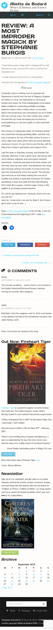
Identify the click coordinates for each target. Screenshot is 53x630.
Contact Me (41, 610)
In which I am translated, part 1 (37, 262)
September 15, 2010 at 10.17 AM (16, 308)
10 (34, 574)
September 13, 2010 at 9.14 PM (15, 280)
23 (26, 580)
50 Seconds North (29, 619)
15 (19, 577)
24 (34, 580)
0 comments (37, 57)
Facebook (25, 244)
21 (12, 580)
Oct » (10, 587)
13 (5, 577)
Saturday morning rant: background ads (20, 255)
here (38, 460)
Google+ (42, 244)
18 (41, 577)
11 (41, 574)
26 (48, 580)
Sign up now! (10, 552)
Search (40, 15)
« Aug (4, 587)
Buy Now (8, 454)
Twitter (8, 244)
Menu (13, 15)
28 (12, 584)
